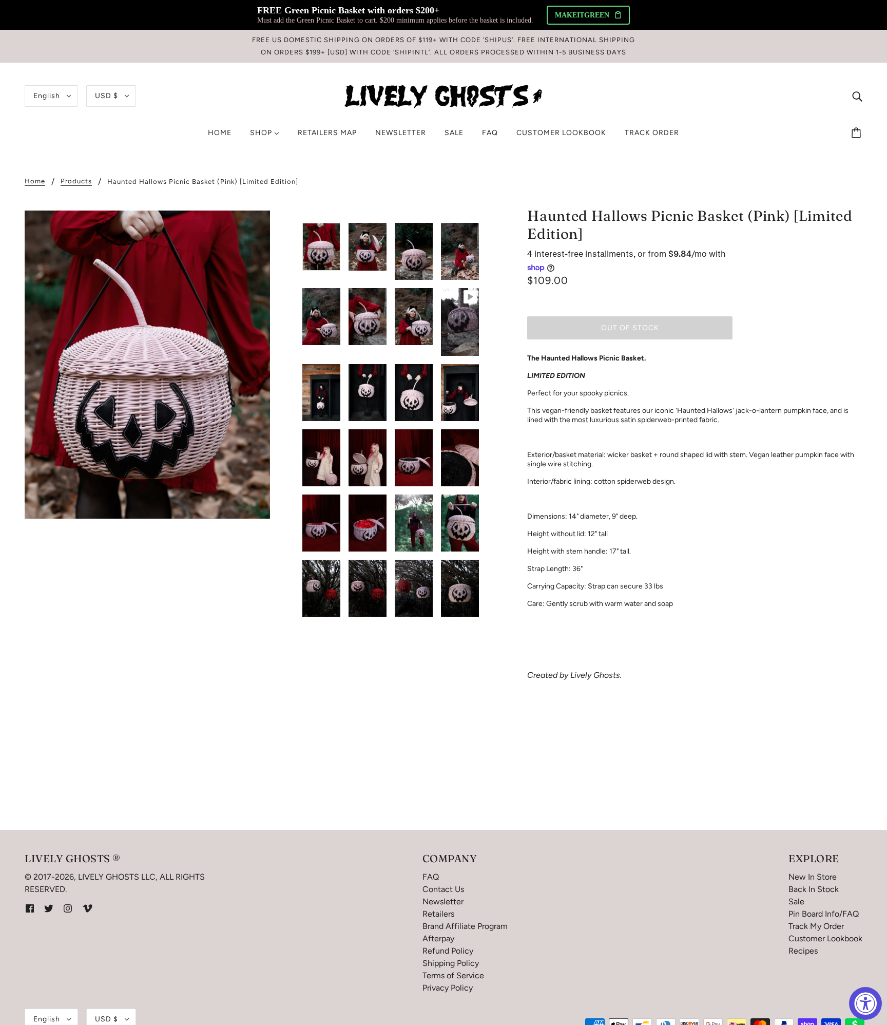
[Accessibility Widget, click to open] (865, 1003)
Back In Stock (813, 889)
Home (35, 181)
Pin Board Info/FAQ (823, 914)
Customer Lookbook (825, 938)
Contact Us (443, 889)
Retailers (438, 914)
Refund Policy (447, 951)
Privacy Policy (447, 988)
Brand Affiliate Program (465, 926)
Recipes (803, 951)
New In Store (812, 877)
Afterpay (438, 938)
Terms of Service (453, 975)
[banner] (443, 95)
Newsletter (443, 901)
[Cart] (858, 133)
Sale (796, 901)
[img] (857, 96)
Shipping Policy (450, 963)
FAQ (430, 877)
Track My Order (816, 926)
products (76, 181)
